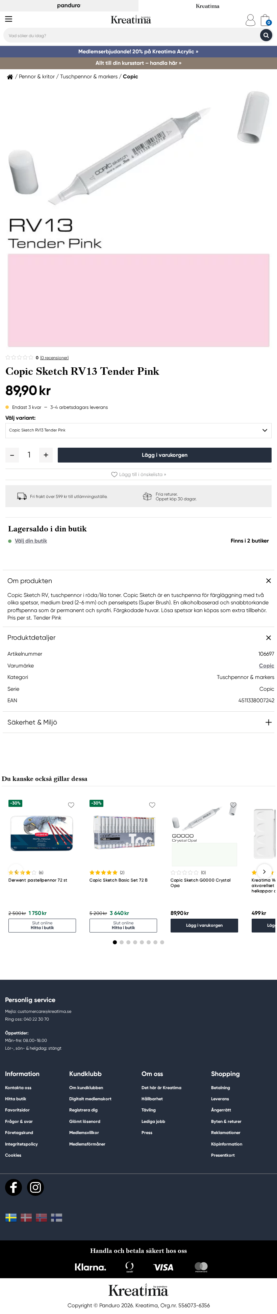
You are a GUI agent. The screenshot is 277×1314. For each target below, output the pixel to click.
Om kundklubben (86, 1087)
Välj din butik (31, 541)
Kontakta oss (18, 1087)
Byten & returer (226, 1121)
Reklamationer (226, 1132)
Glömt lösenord (84, 1121)
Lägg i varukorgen (164, 455)
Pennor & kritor (37, 77)
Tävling (149, 1109)
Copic (130, 77)
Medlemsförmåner (87, 1144)
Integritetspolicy (21, 1144)
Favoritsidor (17, 1109)
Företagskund (19, 1132)
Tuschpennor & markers (89, 77)
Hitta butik (15, 1098)
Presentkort (223, 1155)
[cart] (265, 20)
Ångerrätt (221, 1109)
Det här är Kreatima (161, 1087)
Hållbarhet (152, 1098)
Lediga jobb (153, 1121)
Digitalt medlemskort (90, 1098)
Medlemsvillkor (84, 1132)
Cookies (13, 1155)
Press (147, 1132)
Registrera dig (83, 1109)
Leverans (220, 1098)
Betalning (220, 1087)
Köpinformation (226, 1144)
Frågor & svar (19, 1121)
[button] (12, 455)
